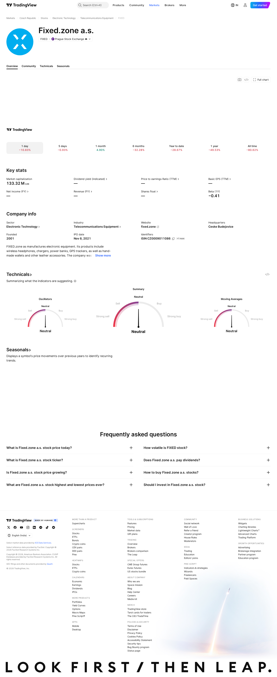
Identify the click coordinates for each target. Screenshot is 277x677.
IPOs (74, 592)
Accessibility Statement (139, 640)
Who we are (133, 581)
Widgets (242, 523)
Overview (132, 543)
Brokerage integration (249, 551)
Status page (133, 650)
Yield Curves (78, 605)
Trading (188, 551)
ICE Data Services (43, 543)
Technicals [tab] (46, 66)
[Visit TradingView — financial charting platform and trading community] (19, 129)
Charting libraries (247, 527)
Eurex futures (134, 568)
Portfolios (77, 602)
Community (136, 5)
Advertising (244, 547)
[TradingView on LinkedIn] (34, 527)
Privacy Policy (134, 633)
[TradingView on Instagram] (28, 527)
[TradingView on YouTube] (21, 527)
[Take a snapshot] (239, 79)
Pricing (131, 527)
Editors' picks (191, 558)
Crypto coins (78, 543)
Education (189, 554)
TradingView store (136, 609)
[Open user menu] (245, 5)
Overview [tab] (12, 66)
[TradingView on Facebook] (15, 527)
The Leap (132, 554)
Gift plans (132, 534)
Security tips (134, 643)
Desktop (76, 629)
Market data (133, 530)
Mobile (75, 626)
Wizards (188, 571)
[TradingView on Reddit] (53, 527)
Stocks (75, 533)
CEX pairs (77, 547)
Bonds (75, 540)
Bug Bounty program (138, 647)
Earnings (76, 585)
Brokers (169, 5)
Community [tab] (29, 66)
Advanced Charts (247, 534)
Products (118, 5)
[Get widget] (246, 79)
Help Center (133, 592)
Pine (74, 554)
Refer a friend (191, 530)
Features (131, 523)
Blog (129, 588)
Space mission (135, 585)
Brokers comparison (137, 551)
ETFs (74, 536)
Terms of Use (134, 626)
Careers (131, 595)
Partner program (247, 554)
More (183, 5)
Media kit (132, 599)
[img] (86, 39)
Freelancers (190, 575)
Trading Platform (247, 537)
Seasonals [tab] (63, 66)
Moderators (190, 541)
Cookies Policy (135, 636)
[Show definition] (34, 178)
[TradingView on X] (8, 527)
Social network (191, 523)
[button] (126, 5)
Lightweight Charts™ (249, 530)
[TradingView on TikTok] (47, 527)
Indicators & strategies (196, 568)
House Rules (190, 537)
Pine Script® (78, 616)
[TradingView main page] (21, 5)
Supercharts (78, 523)
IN (237, 5)
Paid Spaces (190, 578)
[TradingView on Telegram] (40, 527)
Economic (77, 581)
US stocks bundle (136, 571)
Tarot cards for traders (139, 612)
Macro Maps (78, 612)
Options (76, 609)
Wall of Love (190, 527)
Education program (248, 558)
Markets (154, 5)
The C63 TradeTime (137, 616)
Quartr (50, 564)
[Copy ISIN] (173, 238)
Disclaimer (132, 629)
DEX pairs (77, 551)
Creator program (192, 534)
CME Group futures (137, 564)
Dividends (77, 588)
